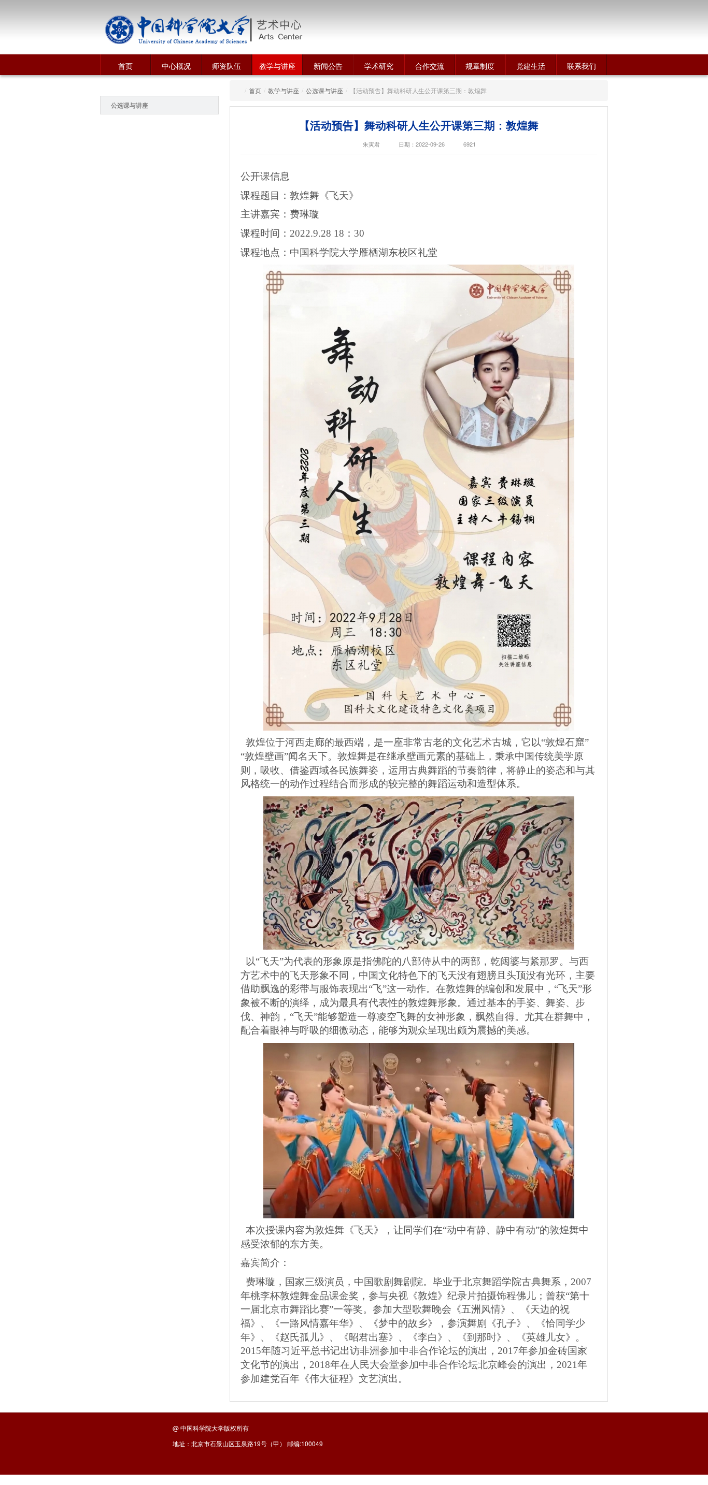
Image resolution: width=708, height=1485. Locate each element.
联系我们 (581, 66)
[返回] (177, 30)
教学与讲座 (277, 66)
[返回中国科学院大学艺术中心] (315, 30)
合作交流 (429, 66)
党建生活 (530, 66)
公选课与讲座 (129, 105)
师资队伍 (226, 66)
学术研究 (378, 66)
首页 (125, 66)
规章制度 (479, 66)
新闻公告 (328, 66)
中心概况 (176, 66)
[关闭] (618, 1313)
